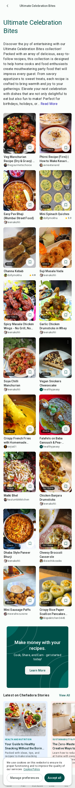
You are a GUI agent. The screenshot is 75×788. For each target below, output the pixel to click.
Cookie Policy (32, 769)
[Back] (7, 6)
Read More (49, 104)
